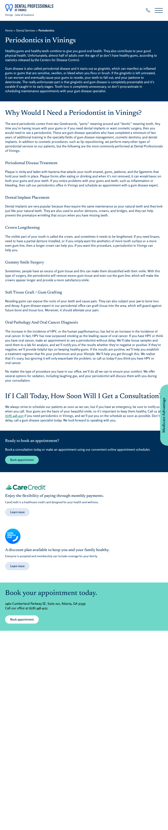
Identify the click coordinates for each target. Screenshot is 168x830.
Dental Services (25, 30)
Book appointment (22, 460)
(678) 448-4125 (14, 416)
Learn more (17, 512)
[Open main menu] (159, 10)
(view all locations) (24, 14)
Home (9, 30)
